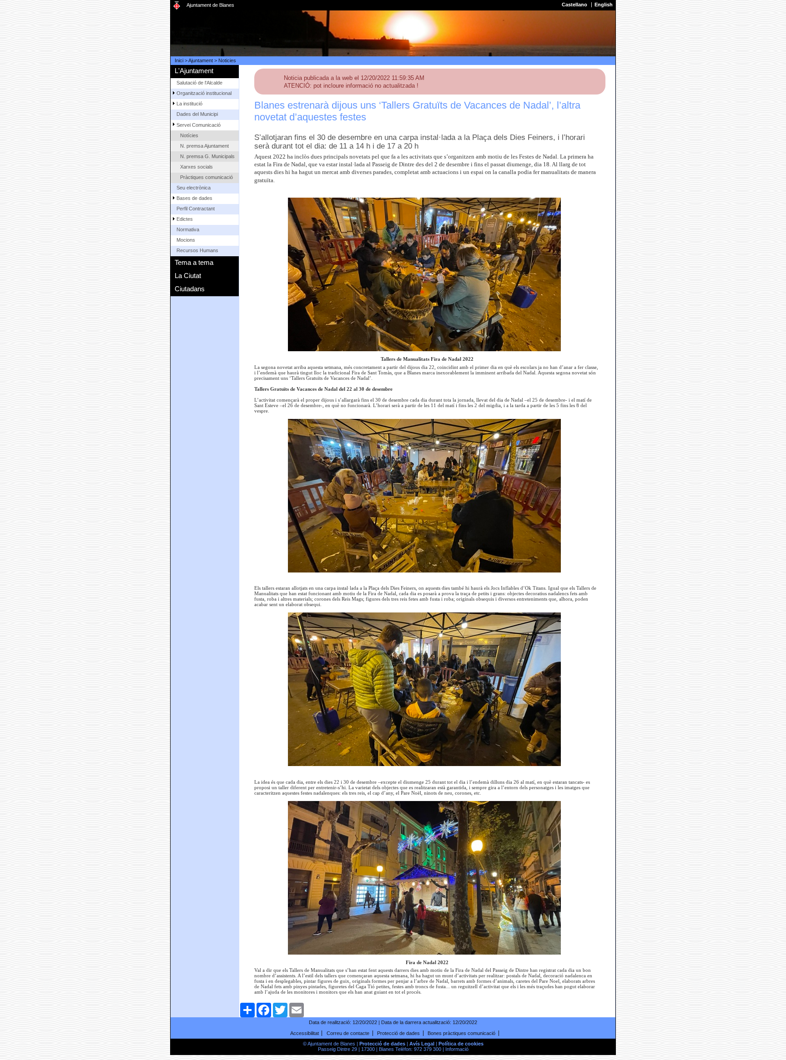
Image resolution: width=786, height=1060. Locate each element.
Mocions (185, 240)
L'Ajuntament (194, 71)
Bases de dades (194, 198)
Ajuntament (200, 60)
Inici (179, 60)
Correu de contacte (348, 1033)
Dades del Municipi (197, 114)
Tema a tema (194, 262)
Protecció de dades (398, 1033)
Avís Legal (421, 1043)
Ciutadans (190, 289)
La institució (189, 103)
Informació (457, 1049)
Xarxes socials (196, 166)
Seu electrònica (193, 187)
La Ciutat (188, 275)
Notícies (189, 135)
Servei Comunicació (198, 125)
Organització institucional (204, 93)
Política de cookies (461, 1043)
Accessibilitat (304, 1033)
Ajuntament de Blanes (210, 5)
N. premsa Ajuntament (204, 146)
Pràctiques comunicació (206, 177)
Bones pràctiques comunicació (461, 1033)
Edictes (184, 219)
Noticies (227, 60)
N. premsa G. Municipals (207, 156)
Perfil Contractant (195, 208)
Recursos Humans (197, 250)
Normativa (187, 229)
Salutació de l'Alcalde (199, 82)
